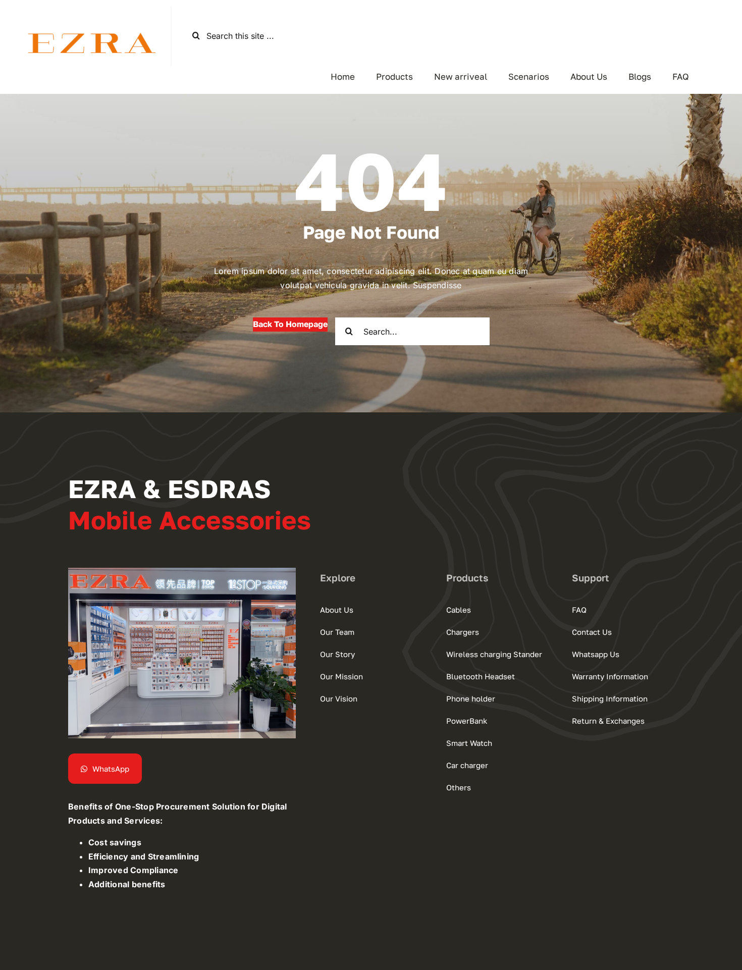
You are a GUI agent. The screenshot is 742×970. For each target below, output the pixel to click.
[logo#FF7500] (85, 23)
